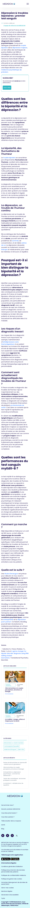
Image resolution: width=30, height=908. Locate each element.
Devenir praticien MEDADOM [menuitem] (10, 809)
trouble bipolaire (9, 158)
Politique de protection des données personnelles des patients (13, 871)
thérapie (4, 250)
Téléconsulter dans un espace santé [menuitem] (11, 823)
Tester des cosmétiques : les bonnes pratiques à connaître (14, 779)
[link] (12, 4)
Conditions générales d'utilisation (12, 866)
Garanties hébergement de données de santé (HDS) (14, 883)
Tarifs (3, 898)
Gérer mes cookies (7, 888)
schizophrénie (8, 619)
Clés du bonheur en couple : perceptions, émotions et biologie (13, 768)
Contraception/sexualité (11, 746)
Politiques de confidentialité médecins (13, 875)
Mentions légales (6, 891)
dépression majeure (19, 48)
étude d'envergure (11, 574)
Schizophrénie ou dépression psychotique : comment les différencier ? (12, 773)
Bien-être (21, 749)
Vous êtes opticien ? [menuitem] (7, 817)
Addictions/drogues (10, 749)
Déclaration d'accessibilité (9, 895)
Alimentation (8, 743)
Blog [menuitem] (2, 829)
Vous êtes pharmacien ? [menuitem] (9, 813)
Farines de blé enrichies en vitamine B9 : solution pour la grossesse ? (15, 763)
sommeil (15, 241)
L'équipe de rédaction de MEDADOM (14, 25)
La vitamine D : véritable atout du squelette (13, 784)
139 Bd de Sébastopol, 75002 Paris (14, 904)
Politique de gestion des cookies (11, 879)
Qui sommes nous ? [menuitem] (7, 805)
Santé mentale (18, 743)
